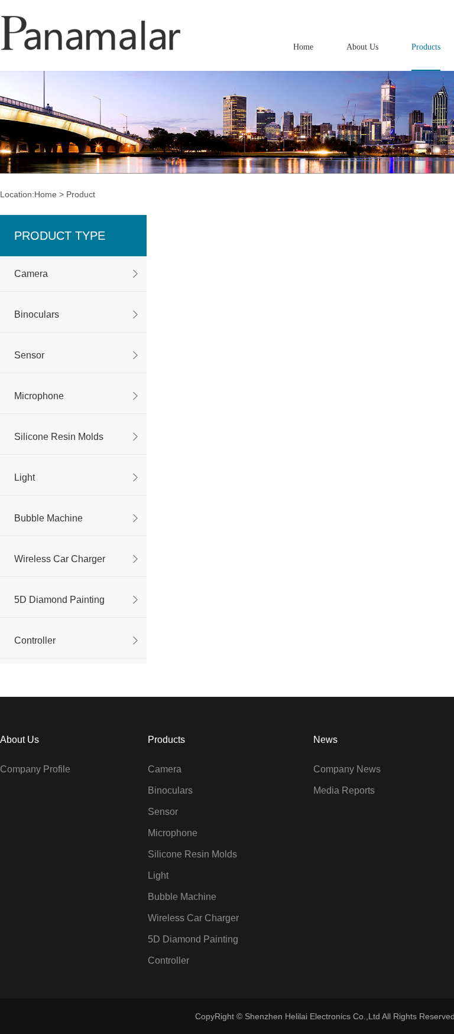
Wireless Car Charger (59, 559)
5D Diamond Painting (59, 600)
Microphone (39, 396)
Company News (347, 769)
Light (24, 477)
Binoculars (36, 314)
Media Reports (344, 790)
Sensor (29, 355)
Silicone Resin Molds (58, 437)
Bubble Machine (48, 518)
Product (80, 194)
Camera (31, 274)
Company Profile (35, 769)
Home (45, 194)
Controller (35, 640)
